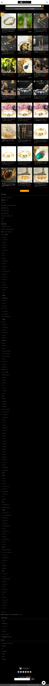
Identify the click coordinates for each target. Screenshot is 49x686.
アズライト (4, 258)
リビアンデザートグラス (6, 578)
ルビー (3, 594)
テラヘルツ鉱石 (4, 467)
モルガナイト (4, 565)
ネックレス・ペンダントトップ (7, 215)
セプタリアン (4, 433)
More (24, 190)
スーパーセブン (4, 414)
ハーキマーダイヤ (5, 491)
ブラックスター (4, 523)
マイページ (4, 628)
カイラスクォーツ (5, 332)
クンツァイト (4, 364)
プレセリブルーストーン (6, 525)
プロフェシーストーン (5, 531)
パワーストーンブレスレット (6, 197)
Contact (3, 631)
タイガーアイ (4, 449)
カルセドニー (4, 345)
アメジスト (4, 282)
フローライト (4, 533)
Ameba (3, 653)
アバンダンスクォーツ (5, 271)
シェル (3, 385)
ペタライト (4, 541)
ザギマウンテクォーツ (5, 374)
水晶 (3, 396)
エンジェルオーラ (5, 311)
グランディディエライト (6, 356)
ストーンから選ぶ (4, 234)
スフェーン (4, 422)
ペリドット (4, 544)
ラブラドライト (4, 584)
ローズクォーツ (4, 605)
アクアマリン (4, 245)
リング (2, 221)
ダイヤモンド (4, 446)
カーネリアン (4, 337)
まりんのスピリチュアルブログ (7, 643)
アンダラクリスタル (5, 210)
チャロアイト (4, 459)
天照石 (3, 475)
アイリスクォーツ (5, 239)
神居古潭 (3, 340)
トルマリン (4, 480)
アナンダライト (4, 266)
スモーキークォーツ (5, 427)
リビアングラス (4, 589)
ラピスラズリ (4, 581)
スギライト (4, 398)
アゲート (3, 253)
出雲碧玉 (3, 295)
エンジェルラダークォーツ (6, 316)
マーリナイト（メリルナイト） (7, 552)
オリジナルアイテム (5, 213)
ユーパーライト (4, 573)
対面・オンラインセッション (6, 231)
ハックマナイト (4, 494)
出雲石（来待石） (5, 298)
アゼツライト (4, 263)
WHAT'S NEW (4, 623)
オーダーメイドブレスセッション (7, 229)
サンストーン (4, 382)
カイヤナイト (4, 329)
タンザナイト (4, 454)
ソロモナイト (4, 443)
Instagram (4, 651)
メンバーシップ (5, 626)
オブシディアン (4, 324)
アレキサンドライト (5, 287)
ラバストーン (4, 576)
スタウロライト (4, 406)
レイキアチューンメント (5, 226)
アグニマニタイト (5, 250)
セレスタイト (4, 435)
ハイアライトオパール (5, 486)
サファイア (4, 380)
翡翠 (3, 502)
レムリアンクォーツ (5, 600)
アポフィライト (4, 276)
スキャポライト (4, 401)
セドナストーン (4, 430)
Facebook (4, 645)
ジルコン (3, 393)
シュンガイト (4, 390)
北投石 (3, 547)
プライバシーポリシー (6, 634)
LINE (3, 656)
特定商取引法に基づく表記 (6, 636)
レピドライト (4, 597)
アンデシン (4, 290)
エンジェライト (4, 308)
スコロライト (4, 404)
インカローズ (4, 300)
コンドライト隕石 (5, 372)
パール (3, 496)
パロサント (4, 499)
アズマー (3, 255)
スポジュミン (4, 425)
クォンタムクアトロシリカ (6, 351)
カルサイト (4, 343)
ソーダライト (4, 441)
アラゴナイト (4, 284)
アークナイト (4, 247)
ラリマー (3, 586)
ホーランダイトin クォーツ (6, 549)
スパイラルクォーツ (5, 417)
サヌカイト (4, 377)
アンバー (3, 292)
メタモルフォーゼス (5, 557)
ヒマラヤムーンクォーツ (6, 507)
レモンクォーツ (4, 602)
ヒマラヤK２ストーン (5, 504)
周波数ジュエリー (4, 200)
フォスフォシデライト (5, 539)
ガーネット (4, 335)
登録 (32, 679)
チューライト (4, 462)
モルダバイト (4, 568)
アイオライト (4, 237)
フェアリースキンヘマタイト (6, 515)
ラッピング (3, 611)
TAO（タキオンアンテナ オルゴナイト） (8, 205)
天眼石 (3, 472)
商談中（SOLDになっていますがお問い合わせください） (12, 614)
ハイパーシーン (4, 488)
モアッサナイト (4, 560)
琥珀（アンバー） (5, 369)
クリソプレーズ (4, 361)
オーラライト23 (4, 327)
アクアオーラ (4, 242)
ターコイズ (4, 451)
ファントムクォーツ (5, 512)
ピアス (2, 218)
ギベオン (3, 348)
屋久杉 (3, 570)
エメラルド (4, 303)
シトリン (3, 388)
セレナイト (4, 438)
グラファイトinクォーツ (6, 353)
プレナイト (4, 528)
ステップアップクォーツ (6, 409)
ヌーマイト (4, 483)
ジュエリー (3, 202)
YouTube (3, 659)
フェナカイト (4, 536)
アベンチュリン (4, 274)
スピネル (3, 419)
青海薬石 (3, 319)
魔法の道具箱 (3, 223)
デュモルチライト (5, 470)
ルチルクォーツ (4, 592)
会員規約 (37, 684)
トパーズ (3, 478)
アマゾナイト (4, 279)
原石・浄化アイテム (5, 207)
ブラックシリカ (4, 520)
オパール (3, 321)
